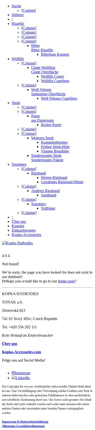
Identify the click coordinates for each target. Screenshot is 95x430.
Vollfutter (48, 208)
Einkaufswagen (24, 230)
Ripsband (38, 173)
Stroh (16, 103)
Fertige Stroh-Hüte (55, 147)
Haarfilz (18, 24)
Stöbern (18, 15)
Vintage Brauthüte (55, 151)
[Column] (28, 28)
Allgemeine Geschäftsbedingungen (23, 426)
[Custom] (28, 10)
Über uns (19, 221)
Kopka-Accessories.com (21, 352)
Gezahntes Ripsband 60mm (62, 182)
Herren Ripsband (54, 177)
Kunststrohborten (54, 142)
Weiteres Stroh (42, 138)
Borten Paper (51, 125)
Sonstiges (19, 164)
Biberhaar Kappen (55, 54)
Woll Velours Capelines (59, 98)
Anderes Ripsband (45, 191)
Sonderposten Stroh (47, 157)
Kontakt (18, 226)
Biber (42, 47)
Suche (16, 6)
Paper (42, 118)
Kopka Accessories (26, 235)
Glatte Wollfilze (44, 69)
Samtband (48, 195)
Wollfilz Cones (52, 76)
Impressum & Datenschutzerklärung (25, 421)
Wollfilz (18, 59)
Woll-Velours (48, 91)
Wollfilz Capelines (55, 81)
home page (66, 281)
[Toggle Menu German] (47, 247)
